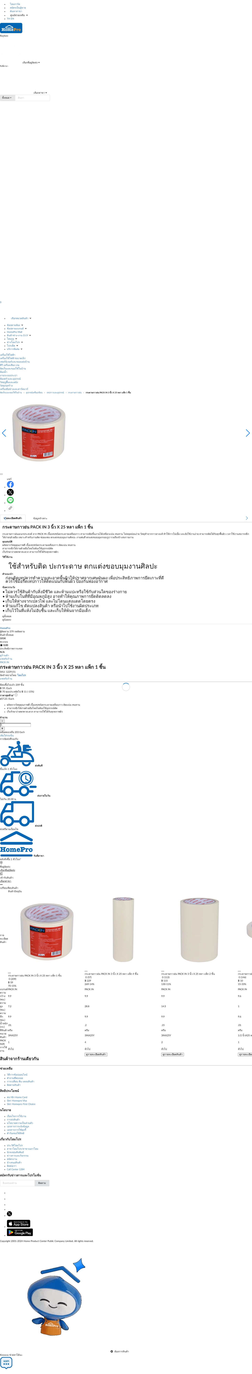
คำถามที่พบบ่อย (15, 1078)
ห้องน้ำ (3, 372)
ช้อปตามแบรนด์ (15, 329)
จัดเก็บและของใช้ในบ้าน (13, 369)
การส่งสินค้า (13, 1120)
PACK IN (4, 662)
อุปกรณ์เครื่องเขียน (34, 393)
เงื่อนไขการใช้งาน (16, 1116)
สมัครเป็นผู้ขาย (17, 8)
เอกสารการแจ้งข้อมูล (18, 1126)
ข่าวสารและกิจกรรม (17, 1156)
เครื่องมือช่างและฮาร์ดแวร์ (14, 389)
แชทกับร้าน (6, 659)
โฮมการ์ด (14, 4)
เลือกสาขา (39, 93)
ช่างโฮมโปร (13, 342)
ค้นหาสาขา (15, 11)
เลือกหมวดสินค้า (19, 318)
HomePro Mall (14, 332)
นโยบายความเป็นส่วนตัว (20, 1123)
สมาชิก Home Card (17, 1097)
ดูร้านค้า (4, 655)
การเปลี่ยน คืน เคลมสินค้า (20, 1081)
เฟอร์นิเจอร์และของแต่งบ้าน (15, 362)
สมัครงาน (12, 1159)
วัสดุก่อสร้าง (6, 386)
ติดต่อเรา (11, 1166)
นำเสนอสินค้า (14, 1162)
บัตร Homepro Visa (17, 1101)
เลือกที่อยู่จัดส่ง (30, 63)
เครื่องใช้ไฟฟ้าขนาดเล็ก (12, 358)
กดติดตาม (19, 631)
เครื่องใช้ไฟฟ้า (7, 355)
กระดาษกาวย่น (74, 393)
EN (12, 19)
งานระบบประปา (8, 375)
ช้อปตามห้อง (13, 325)
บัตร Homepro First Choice (21, 1104)
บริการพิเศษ (13, 349)
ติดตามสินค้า (14, 1085)
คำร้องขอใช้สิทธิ (15, 1133)
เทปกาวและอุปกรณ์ (55, 393)
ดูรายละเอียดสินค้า (96, 1054)
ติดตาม (42, 1183)
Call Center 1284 (16, 1169)
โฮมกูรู (10, 339)
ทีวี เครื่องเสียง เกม (9, 365)
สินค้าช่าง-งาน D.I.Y (17, 335)
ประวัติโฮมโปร (15, 1145)
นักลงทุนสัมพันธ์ (15, 1152)
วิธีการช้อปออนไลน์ (17, 1075)
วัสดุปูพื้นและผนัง (9, 382)
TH (8, 19)
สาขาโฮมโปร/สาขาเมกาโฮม (22, 1149)
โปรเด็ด (11, 346)
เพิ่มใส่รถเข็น (7, 735)
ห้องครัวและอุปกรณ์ (10, 379)
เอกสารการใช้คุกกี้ (16, 1130)
